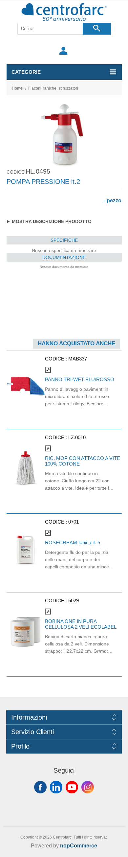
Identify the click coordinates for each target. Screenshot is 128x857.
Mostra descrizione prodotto (52, 221)
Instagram (87, 787)
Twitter (56, 787)
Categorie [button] (26, 72)
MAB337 (77, 358)
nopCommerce (78, 845)
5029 (73, 600)
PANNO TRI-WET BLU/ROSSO (79, 379)
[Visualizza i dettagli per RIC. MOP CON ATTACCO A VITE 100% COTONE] (26, 468)
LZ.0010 (77, 437)
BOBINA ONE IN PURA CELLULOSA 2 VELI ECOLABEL (81, 624)
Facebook (40, 787)
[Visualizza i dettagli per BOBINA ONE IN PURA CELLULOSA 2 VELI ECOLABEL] (26, 631)
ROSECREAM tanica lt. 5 (72, 542)
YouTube (72, 787)
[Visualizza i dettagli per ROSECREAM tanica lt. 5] (26, 549)
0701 (73, 522)
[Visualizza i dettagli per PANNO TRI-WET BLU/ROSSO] (26, 386)
